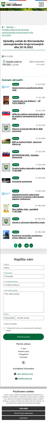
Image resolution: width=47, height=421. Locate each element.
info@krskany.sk (25, 378)
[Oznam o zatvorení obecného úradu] (6, 221)
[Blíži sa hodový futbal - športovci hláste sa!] (6, 141)
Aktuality (10, 27)
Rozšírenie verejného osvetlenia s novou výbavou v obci (27, 236)
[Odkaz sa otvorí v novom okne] (23, 362)
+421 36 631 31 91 (25, 374)
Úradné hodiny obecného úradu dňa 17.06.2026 (28, 169)
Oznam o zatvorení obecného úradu (28, 222)
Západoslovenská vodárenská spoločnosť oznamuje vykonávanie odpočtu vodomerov (28, 196)
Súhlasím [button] (23, 408)
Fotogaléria (23, 354)
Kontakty (23, 357)
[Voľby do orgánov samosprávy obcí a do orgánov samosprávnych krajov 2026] (6, 114)
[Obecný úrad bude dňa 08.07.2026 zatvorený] (6, 128)
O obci (23, 348)
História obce (23, 351)
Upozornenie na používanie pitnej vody (27, 89)
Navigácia (7, 4)
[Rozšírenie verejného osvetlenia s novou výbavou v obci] (6, 234)
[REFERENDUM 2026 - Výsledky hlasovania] (6, 154)
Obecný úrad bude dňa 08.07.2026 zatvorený (27, 130)
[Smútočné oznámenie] (6, 180)
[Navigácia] (41, 4)
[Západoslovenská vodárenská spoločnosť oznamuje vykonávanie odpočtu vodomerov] (6, 194)
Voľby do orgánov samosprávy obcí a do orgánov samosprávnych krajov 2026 (28, 116)
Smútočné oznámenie (22, 181)
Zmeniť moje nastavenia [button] (23, 413)
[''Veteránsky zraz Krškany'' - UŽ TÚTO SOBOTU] (6, 100)
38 (26, 245)
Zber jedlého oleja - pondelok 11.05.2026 (25, 210)
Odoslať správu (23, 337)
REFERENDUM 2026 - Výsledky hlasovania (25, 156)
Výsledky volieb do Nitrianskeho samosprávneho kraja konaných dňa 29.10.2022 (17, 32)
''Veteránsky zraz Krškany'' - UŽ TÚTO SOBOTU (26, 102)
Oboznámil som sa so (24, 329)
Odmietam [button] (24, 418)
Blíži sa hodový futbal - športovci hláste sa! (27, 143)
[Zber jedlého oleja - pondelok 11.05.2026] (6, 208)
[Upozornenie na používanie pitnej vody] (6, 87)
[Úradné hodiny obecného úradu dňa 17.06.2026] (6, 167)
